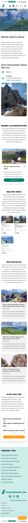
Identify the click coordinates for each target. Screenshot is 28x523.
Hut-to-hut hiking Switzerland (11, 476)
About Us (4, 503)
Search (13, 437)
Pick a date (14, 432)
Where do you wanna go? (12, 419)
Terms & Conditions (7, 510)
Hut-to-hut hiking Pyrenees (10, 461)
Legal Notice (5, 513)
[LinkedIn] (18, 497)
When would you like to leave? (14, 430)
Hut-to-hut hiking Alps (8, 470)
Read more (14, 180)
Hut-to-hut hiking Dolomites (10, 467)
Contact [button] (23, 518)
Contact (3, 505)
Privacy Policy (6, 508)
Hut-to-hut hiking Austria (9, 473)
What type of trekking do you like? (13, 425)
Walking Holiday (6, 479)
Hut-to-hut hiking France (9, 455)
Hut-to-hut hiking (7, 464)
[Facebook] (10, 497)
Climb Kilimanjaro (7, 482)
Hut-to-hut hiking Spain (9, 458)
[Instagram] (14, 497)
